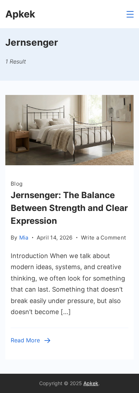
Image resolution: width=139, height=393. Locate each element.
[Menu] (130, 14)
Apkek (20, 14)
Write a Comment (103, 238)
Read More (25, 340)
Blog (16, 183)
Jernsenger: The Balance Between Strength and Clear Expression (69, 208)
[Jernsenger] (69, 163)
